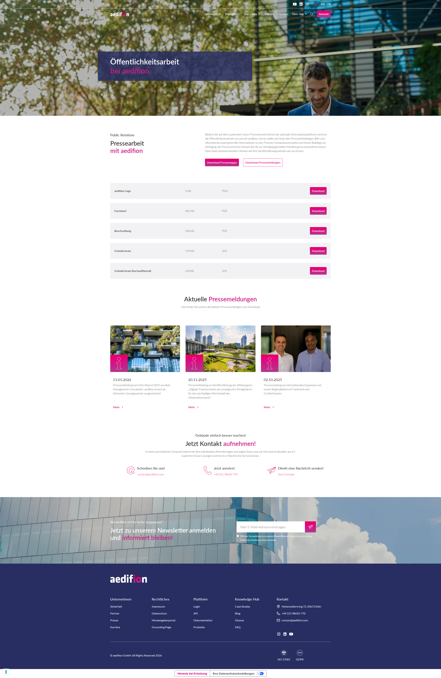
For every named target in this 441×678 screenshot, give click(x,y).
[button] (213, 14)
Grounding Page (161, 627)
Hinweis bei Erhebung (192, 673)
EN (323, 4)
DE (316, 4)
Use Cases (250, 14)
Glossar (239, 620)
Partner (114, 613)
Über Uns (298, 14)
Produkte (231, 14)
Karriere (115, 627)
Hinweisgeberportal (163, 620)
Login (196, 606)
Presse (114, 620)
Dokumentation (202, 620)
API (195, 613)
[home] (119, 14)
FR (329, 4)
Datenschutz (159, 613)
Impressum (158, 606)
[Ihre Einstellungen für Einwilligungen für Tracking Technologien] (6, 672)
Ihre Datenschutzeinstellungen (233, 673)
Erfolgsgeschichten (276, 14)
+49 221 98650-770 (226, 474)
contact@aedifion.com (150, 474)
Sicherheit (116, 606)
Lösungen (211, 14)
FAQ (237, 627)
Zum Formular (286, 474)
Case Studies (242, 606)
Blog (237, 613)
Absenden (310, 526)
